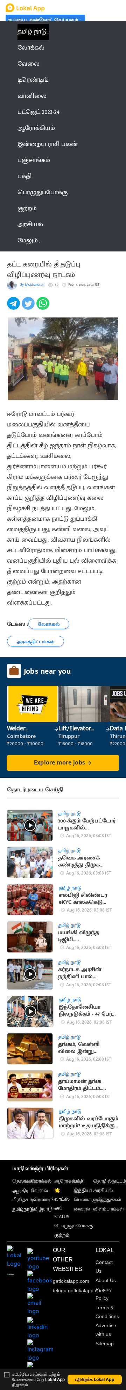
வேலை (39, 1190)
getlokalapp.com (71, 1281)
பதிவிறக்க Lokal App (94, 1379)
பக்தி (79, 1181)
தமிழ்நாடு (23, 1209)
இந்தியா (83, 1190)
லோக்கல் (41, 1181)
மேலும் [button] (28, 240)
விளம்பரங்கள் (108, 1209)
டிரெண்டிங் (43, 1199)
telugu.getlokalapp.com (78, 1290)
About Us (106, 1280)
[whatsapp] (43, 307)
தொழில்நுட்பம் (109, 1181)
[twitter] (29, 307)
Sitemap (105, 1343)
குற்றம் (61, 1235)
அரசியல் (103, 1190)
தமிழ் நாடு (32, 32)
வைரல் (82, 1209)
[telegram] (14, 307)
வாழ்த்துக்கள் (107, 1199)
